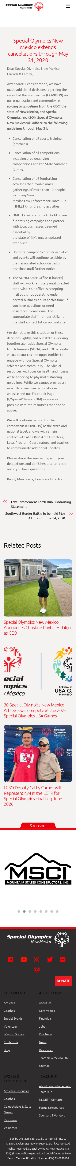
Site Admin (49, 1139)
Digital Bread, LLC (30, 1139)
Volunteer (10, 1026)
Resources (46, 1050)
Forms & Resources (51, 1107)
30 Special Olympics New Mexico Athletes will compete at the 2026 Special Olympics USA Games (35, 710)
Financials (45, 1018)
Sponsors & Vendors (52, 1115)
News (42, 1042)
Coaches (9, 1010)
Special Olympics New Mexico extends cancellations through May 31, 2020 (38, 50)
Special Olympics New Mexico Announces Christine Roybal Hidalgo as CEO (37, 627)
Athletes (9, 1003)
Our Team (45, 1034)
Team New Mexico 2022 (54, 1058)
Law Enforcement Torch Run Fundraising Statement (41, 504)
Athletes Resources (16, 1091)
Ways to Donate (14, 1034)
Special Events (13, 1018)
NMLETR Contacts (50, 1099)
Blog (7, 1050)
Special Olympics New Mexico (27, 1143)
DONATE (63, 980)
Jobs (42, 1026)
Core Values (47, 1010)
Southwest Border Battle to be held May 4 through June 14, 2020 (35, 515)
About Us (45, 1003)
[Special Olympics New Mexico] (26, 11)
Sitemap (44, 1065)
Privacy (61, 1139)
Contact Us (11, 1042)
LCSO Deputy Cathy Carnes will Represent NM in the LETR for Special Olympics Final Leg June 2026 (33, 796)
